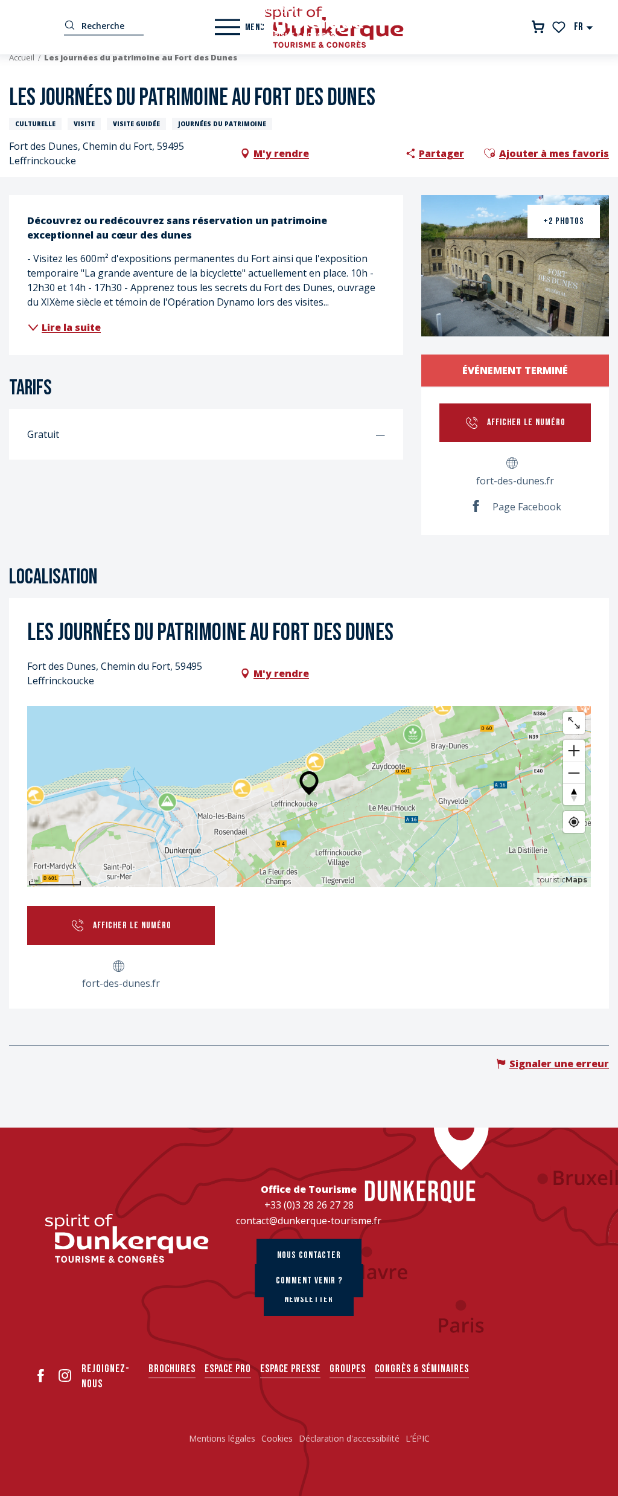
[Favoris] (560, 27)
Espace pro (228, 1369)
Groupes (348, 1369)
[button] (584, 26)
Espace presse (290, 1369)
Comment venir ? (309, 1280)
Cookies (277, 1438)
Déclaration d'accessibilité (349, 1438)
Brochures (172, 1369)
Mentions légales (222, 1438)
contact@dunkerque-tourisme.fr (308, 1220)
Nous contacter (309, 1255)
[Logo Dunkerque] (127, 1238)
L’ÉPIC (418, 1438)
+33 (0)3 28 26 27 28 (309, 1205)
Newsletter (308, 1299)
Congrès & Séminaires (422, 1369)
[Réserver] (538, 26)
